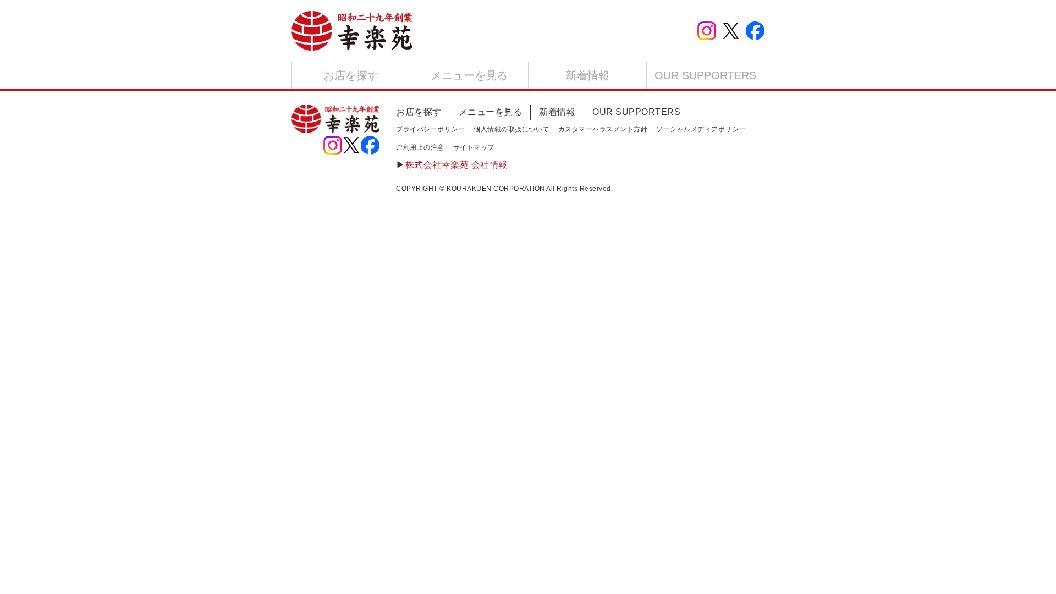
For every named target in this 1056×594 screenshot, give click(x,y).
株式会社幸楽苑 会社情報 (456, 164)
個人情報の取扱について (511, 129)
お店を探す (350, 75)
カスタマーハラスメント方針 (603, 129)
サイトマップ (473, 147)
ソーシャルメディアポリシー (701, 129)
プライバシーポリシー (430, 129)
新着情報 (587, 75)
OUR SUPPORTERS (705, 75)
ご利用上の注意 (420, 147)
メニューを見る (469, 75)
